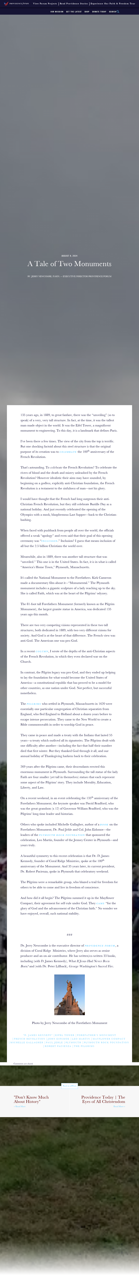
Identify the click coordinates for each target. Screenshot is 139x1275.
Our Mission (57, 12)
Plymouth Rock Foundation (62, 835)
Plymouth (73, 1043)
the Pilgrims (84, 1046)
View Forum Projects (45, 4)
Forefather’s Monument (96, 1035)
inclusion (49, 541)
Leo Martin (81, 1039)
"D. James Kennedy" (38, 1035)
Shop (87, 12)
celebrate (68, 452)
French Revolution (29, 1039)
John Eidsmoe (59, 1039)
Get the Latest (74, 12)
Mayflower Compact (109, 1039)
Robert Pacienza (58, 1046)
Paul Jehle (54, 1043)
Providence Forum (100, 946)
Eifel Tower (65, 1035)
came (100, 904)
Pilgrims (34, 704)
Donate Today (99, 12)
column (42, 652)
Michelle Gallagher (26, 1043)
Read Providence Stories (74, 4)
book (104, 825)
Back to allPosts (69, 1086)
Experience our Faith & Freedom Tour (113, 4)
